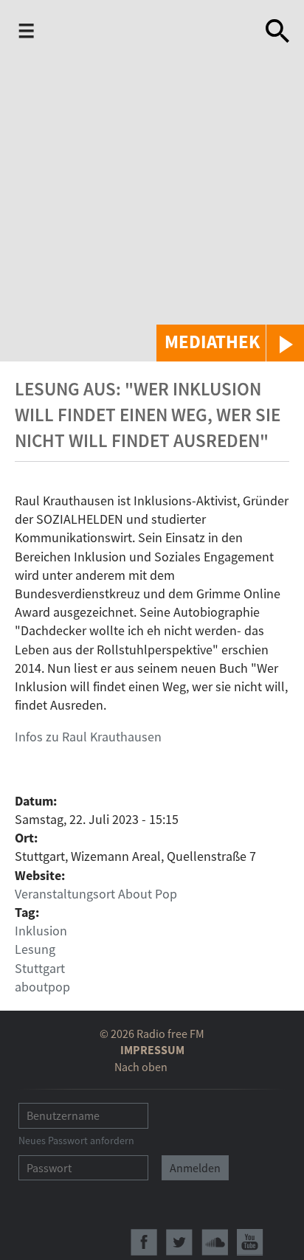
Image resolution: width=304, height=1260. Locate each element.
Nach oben (140, 1066)
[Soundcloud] (214, 1242)
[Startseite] (152, 31)
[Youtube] (250, 1242)
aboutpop (42, 986)
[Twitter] (179, 1242)
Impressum (152, 1049)
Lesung (35, 949)
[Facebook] (144, 1242)
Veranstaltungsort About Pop (96, 893)
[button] (230, 343)
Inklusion (41, 930)
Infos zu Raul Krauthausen (88, 736)
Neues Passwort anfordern (76, 1140)
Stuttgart (40, 968)
